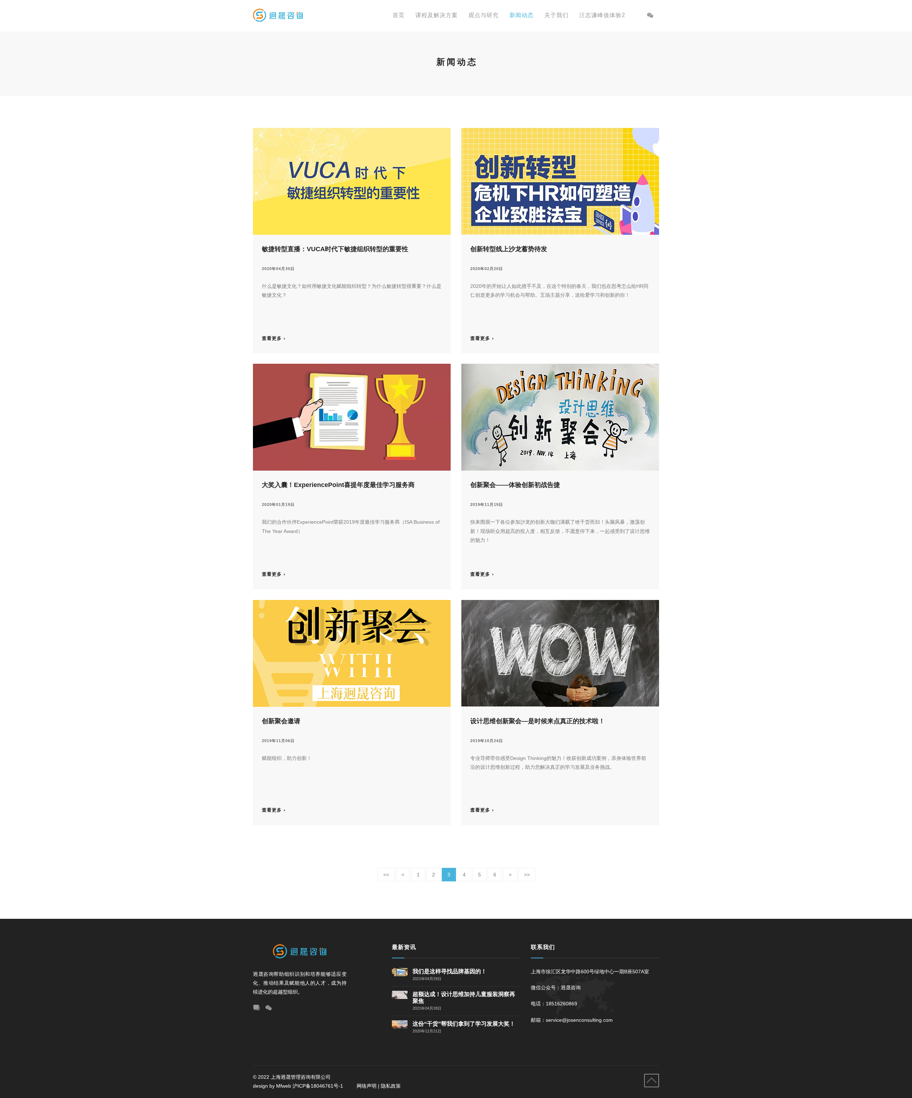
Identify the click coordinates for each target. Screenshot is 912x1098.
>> (527, 874)
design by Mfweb (272, 1086)
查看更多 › (273, 338)
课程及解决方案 (436, 15)
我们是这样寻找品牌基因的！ (450, 971)
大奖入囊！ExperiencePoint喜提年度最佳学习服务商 (338, 484)
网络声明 (367, 1086)
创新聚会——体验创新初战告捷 (515, 484)
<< (386, 874)
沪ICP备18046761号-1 (318, 1086)
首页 (399, 15)
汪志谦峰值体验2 (602, 15)
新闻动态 (521, 15)
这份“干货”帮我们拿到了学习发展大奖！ (464, 1024)
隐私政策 (391, 1086)
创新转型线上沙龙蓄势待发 (508, 249)
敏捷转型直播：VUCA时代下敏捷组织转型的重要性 (335, 249)
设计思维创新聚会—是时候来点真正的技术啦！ (537, 721)
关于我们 (556, 15)
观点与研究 (483, 15)
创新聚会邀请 (281, 721)
